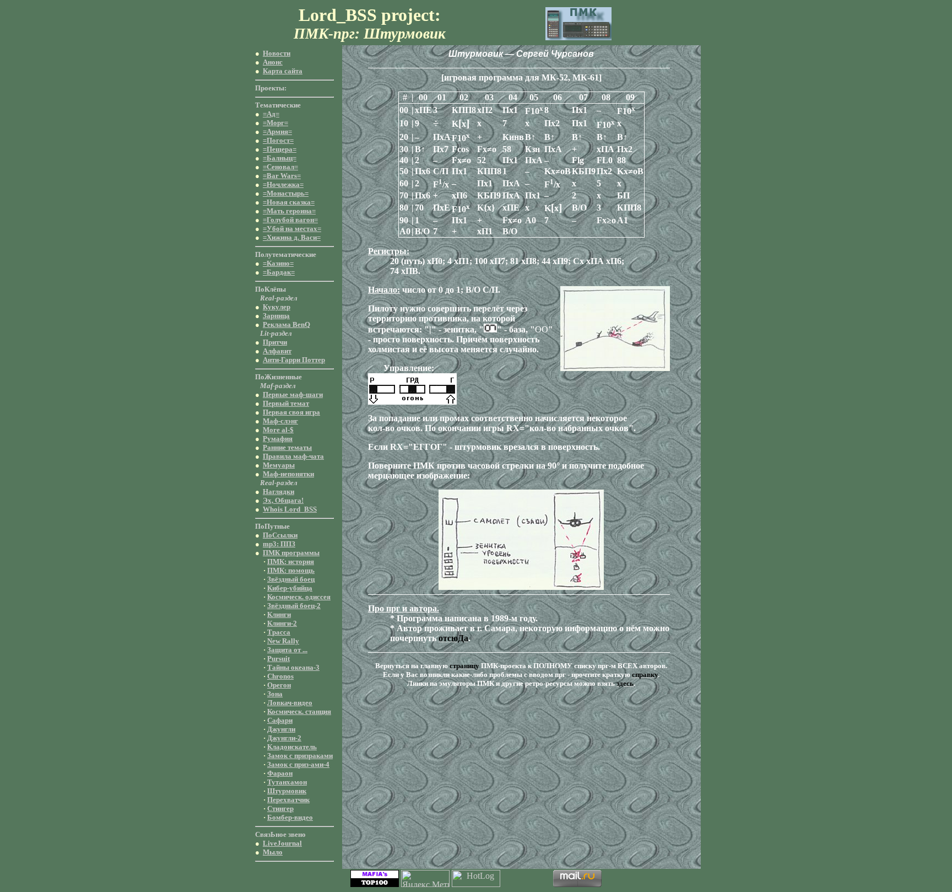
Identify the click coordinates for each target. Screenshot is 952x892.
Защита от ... (287, 650)
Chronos (280, 676)
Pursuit (278, 658)
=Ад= (271, 114)
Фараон (280, 773)
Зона (275, 694)
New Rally (283, 641)
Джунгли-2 (284, 738)
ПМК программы (291, 553)
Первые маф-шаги (293, 394)
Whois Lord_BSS (290, 509)
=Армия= (277, 131)
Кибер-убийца (289, 588)
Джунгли (281, 729)
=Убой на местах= (292, 228)
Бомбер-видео (290, 817)
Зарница (276, 315)
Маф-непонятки (288, 474)
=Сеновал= (280, 167)
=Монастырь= (286, 193)
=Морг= (275, 123)
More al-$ (278, 430)
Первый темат (286, 403)
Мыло (273, 852)
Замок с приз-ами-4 (298, 764)
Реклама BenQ (286, 324)
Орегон (279, 685)
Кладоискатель (292, 747)
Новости (276, 53)
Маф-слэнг (280, 421)
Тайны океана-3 (293, 667)
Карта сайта (282, 71)
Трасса (278, 632)
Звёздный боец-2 (294, 605)
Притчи (275, 342)
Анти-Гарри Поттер (294, 360)
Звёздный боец (291, 579)
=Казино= (278, 263)
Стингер (280, 808)
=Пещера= (279, 149)
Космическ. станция (299, 711)
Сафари (280, 720)
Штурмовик (286, 791)
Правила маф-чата (293, 456)
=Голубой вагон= (290, 220)
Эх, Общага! (283, 500)
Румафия (278, 438)
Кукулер (276, 307)
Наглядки (278, 491)
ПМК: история (290, 561)
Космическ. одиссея (299, 597)
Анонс (273, 62)
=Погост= (278, 140)
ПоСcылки (280, 535)
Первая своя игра (291, 412)
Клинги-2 (282, 623)
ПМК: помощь (291, 570)
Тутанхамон (287, 782)
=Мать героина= (289, 211)
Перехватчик (288, 800)
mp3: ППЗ (279, 544)
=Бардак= (279, 272)
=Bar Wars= (282, 175)
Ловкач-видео (289, 702)
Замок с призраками (300, 755)
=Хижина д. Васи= (292, 237)
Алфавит (277, 351)
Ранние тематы (287, 447)
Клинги (279, 614)
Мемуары (279, 465)
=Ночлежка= (283, 184)
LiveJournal (282, 843)
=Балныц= (279, 158)
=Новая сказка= (289, 202)
